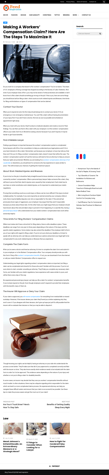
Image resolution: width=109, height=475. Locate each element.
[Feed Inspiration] (12, 10)
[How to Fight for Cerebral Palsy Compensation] (60, 434)
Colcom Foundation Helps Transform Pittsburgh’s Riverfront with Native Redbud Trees (89, 188)
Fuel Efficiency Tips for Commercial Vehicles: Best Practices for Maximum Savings (89, 205)
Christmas (47, 15)
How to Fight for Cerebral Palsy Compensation (58, 444)
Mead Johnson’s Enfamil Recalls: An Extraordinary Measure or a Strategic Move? (12, 446)
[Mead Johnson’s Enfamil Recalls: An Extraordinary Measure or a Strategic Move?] (13, 434)
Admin (20, 42)
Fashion (14, 15)
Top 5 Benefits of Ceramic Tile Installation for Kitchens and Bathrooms (87, 178)
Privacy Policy (70, 2)
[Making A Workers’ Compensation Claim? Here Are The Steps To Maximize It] (36, 82)
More (75, 15)
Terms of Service (82, 2)
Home (62, 2)
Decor (5, 15)
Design (23, 15)
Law (5, 22)
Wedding (66, 15)
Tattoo (57, 15)
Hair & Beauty (34, 15)
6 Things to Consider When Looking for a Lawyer (34, 446)
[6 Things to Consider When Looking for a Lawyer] (37, 435)
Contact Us (92, 2)
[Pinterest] (5, 2)
